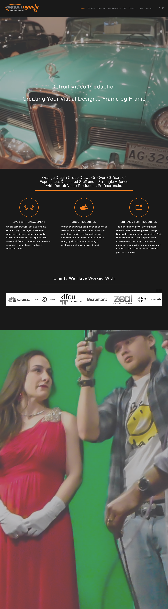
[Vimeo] (163, 8)
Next (160, 290)
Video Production (84, 222)
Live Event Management (29, 222)
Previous (157, 290)
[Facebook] (159, 8)
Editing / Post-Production (139, 222)
